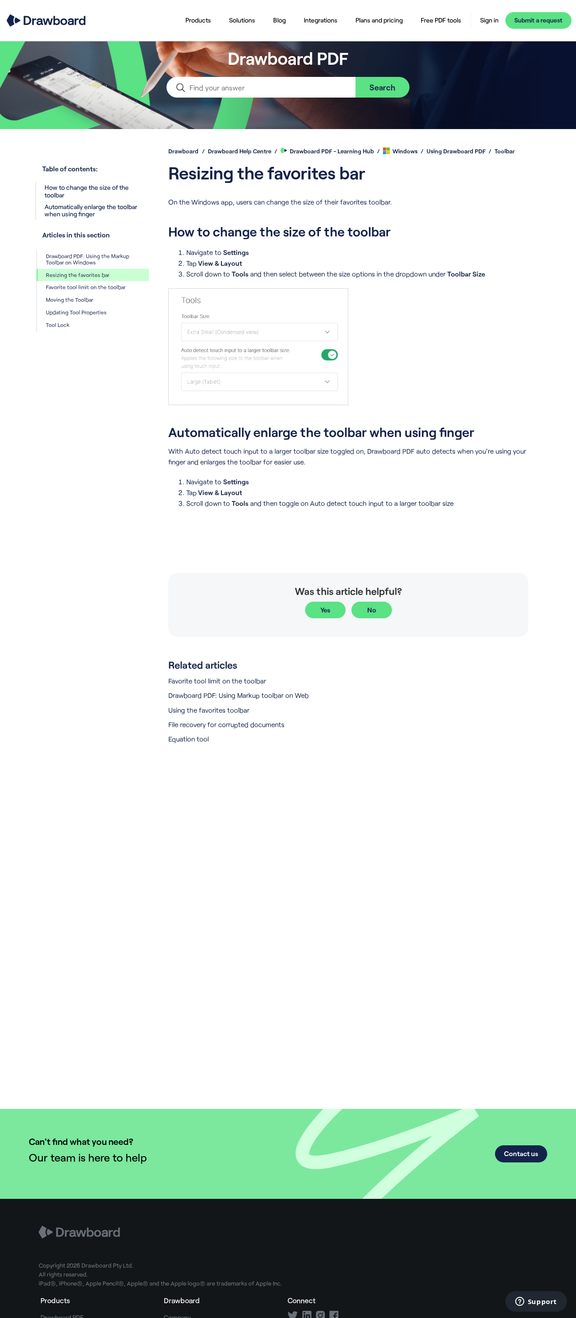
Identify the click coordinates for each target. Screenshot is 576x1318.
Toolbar (505, 151)
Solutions (242, 20)
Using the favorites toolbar (208, 710)
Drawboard (183, 151)
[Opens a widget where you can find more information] (536, 1302)
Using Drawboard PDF (456, 151)
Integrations (321, 20)
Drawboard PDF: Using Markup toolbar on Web (238, 695)
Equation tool (188, 739)
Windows (405, 151)
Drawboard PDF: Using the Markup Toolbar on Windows (87, 259)
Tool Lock (57, 325)
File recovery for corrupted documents (226, 724)
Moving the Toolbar (69, 299)
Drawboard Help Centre (239, 151)
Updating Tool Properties (76, 312)
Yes (325, 610)
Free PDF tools (441, 20)
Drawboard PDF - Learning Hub (332, 151)
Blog (279, 20)
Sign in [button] (489, 20)
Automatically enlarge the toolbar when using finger (91, 210)
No (371, 610)
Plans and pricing (379, 20)
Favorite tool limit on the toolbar (86, 287)
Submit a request (538, 20)
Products (198, 20)
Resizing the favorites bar (77, 275)
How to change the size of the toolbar (87, 190)
